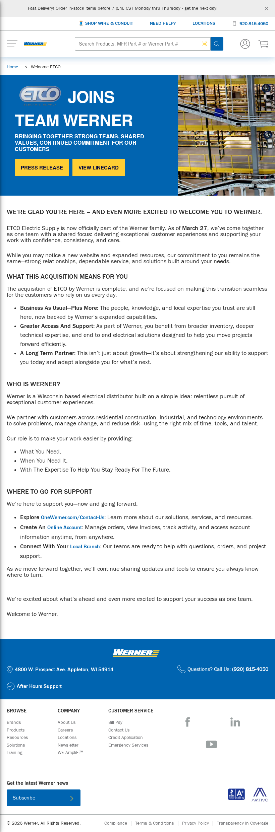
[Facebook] (187, 722)
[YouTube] (211, 744)
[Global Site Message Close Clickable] (266, 8)
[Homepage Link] (35, 44)
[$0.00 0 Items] (263, 44)
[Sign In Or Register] (245, 44)
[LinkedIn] (235, 722)
